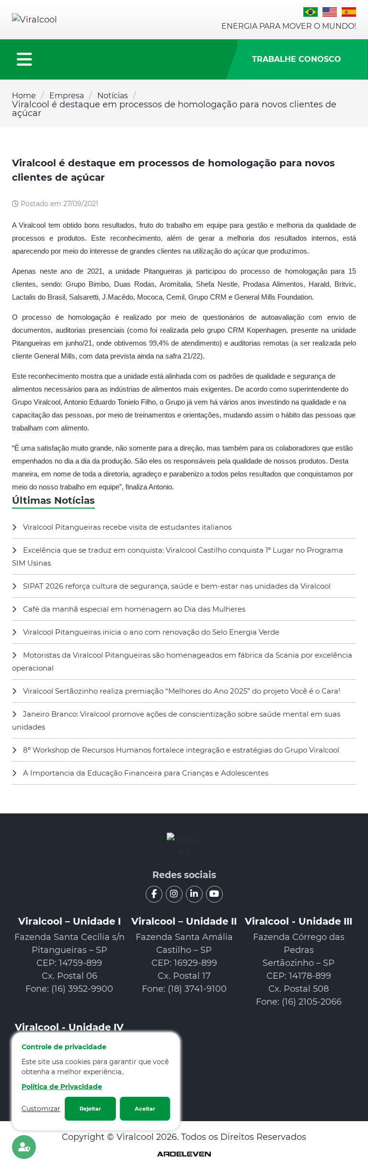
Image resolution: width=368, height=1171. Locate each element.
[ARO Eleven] (184, 1154)
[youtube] (214, 894)
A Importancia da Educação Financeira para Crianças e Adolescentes (144, 772)
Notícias (112, 95)
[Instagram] (174, 894)
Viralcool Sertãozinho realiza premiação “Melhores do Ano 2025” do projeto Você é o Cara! (180, 691)
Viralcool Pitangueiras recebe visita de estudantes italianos (126, 527)
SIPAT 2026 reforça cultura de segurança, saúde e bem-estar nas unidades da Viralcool (176, 586)
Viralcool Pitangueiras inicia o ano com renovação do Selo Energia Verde (150, 632)
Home (24, 95)
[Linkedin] (194, 894)
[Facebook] (154, 894)
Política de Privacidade (62, 1086)
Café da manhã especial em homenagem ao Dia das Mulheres (133, 609)
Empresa (66, 95)
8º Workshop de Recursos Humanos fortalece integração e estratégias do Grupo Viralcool (180, 749)
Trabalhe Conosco (296, 59)
